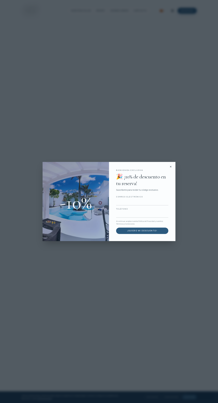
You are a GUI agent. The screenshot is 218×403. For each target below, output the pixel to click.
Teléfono (122, 209)
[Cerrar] (170, 166)
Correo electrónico (129, 197)
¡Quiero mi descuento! (142, 230)
